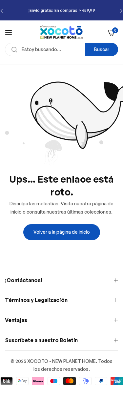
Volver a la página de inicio (61, 232)
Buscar (101, 49)
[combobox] (61, 49)
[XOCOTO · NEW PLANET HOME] (61, 32)
